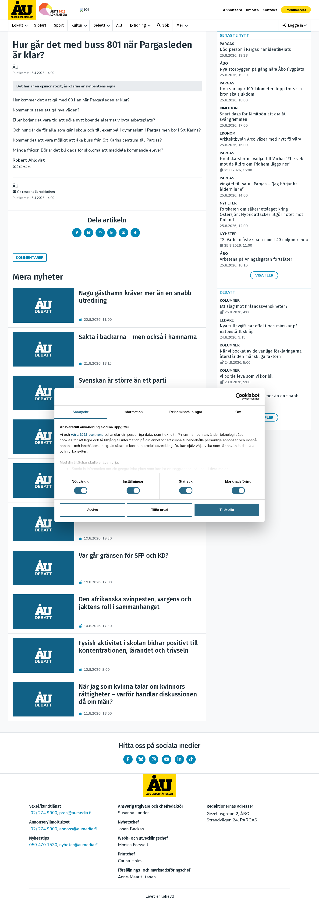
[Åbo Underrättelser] (159, 785)
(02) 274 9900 (43, 813)
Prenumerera (296, 10)
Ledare (227, 320)
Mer (180, 25)
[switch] (133, 490)
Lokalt (17, 25)
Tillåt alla (227, 510)
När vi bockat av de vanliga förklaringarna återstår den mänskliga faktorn (261, 357)
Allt (119, 25)
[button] (295, 25)
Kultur (76, 25)
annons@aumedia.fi (78, 829)
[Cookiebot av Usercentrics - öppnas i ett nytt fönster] (239, 396)
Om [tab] (238, 412)
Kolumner (230, 300)
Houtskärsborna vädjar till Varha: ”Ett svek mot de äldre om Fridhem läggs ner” (261, 164)
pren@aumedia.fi (75, 813)
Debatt (99, 25)
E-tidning (138, 25)
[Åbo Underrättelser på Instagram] (153, 759)
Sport (59, 25)
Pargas (227, 44)
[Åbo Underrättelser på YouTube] (166, 759)
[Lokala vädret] (82, 10)
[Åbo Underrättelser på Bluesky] (140, 759)
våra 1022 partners (87, 434)
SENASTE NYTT (234, 35)
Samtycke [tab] (81, 412)
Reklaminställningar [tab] (185, 412)
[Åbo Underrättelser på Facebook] (128, 759)
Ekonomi (228, 133)
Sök (165, 25)
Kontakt (269, 10)
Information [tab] (133, 412)
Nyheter (228, 203)
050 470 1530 (43, 845)
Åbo (224, 63)
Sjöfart (40, 25)
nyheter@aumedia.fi (78, 845)
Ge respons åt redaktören (36, 192)
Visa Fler (264, 275)
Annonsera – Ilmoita (241, 10)
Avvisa (92, 510)
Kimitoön (228, 108)
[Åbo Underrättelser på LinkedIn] (179, 759)
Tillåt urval (159, 510)
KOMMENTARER (29, 257)
